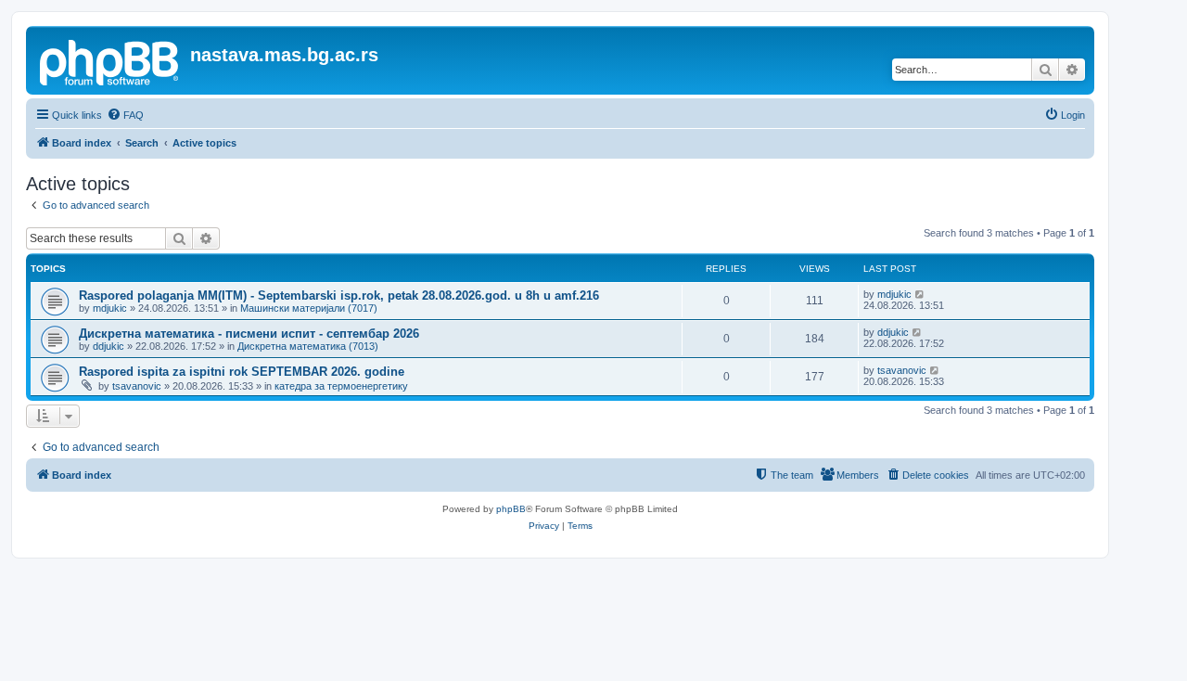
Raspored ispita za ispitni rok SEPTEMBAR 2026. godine (241, 372)
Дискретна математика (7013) (307, 346)
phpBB (511, 509)
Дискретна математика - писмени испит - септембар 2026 (249, 333)
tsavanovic (136, 386)
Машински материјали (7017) (308, 308)
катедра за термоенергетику (341, 386)
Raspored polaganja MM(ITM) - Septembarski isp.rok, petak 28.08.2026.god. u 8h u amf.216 (339, 295)
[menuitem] (125, 115)
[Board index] (110, 60)
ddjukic (108, 346)
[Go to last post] (920, 294)
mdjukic (110, 308)
